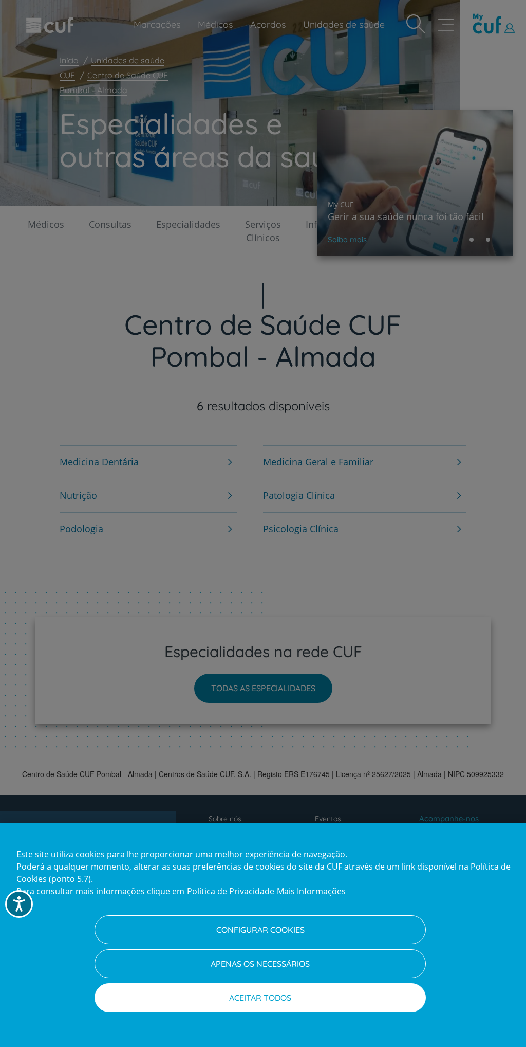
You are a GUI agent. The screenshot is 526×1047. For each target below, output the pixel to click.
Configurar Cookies (260, 930)
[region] (263, 935)
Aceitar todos (260, 997)
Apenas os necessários (260, 964)
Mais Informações (311, 891)
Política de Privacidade (230, 891)
